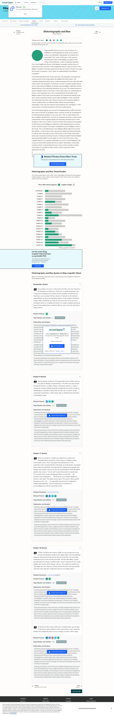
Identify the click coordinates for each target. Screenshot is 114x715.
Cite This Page (77, 691)
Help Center (45, 701)
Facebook (68, 701)
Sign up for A (108, 2)
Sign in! (62, 351)
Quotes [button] (41, 21)
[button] (5, 21)
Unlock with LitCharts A (58, 415)
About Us (23, 701)
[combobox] (69, 2)
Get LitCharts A (58, 346)
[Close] (111, 708)
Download (38, 266)
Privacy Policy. (13, 713)
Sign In (100, 2)
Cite (60, 318)
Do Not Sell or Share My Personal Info (87, 708)
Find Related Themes (58, 164)
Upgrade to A (105, 8)
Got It (25, 14)
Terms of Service (91, 701)
